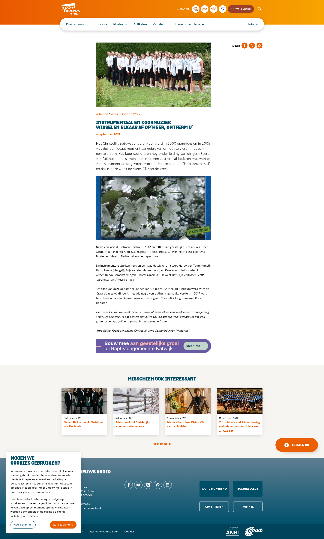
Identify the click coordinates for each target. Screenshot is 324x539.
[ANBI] (232, 531)
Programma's (75, 24)
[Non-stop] (204, 9)
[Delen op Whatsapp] (259, 46)
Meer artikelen (162, 444)
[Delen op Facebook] (245, 46)
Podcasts (101, 24)
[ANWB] (253, 531)
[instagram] (148, 485)
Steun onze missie (187, 24)
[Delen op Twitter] (252, 46)
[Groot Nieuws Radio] (196, 9)
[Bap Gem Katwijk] (153, 346)
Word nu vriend (214, 489)
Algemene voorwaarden (103, 531)
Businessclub (247, 489)
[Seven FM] (222, 9)
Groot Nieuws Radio (75, 9)
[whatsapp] (158, 485)
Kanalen (159, 24)
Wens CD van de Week (125, 114)
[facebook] (128, 485)
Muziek (118, 24)
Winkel (248, 507)
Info (251, 24)
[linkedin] (168, 485)
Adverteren (214, 507)
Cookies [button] (129, 531)
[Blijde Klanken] (214, 9)
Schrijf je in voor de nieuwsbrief (81, 508)
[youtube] (138, 485)
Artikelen (140, 24)
